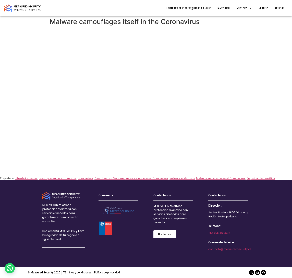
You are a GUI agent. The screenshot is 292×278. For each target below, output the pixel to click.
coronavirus (85, 178)
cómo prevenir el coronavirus (57, 178)
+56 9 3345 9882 (219, 233)
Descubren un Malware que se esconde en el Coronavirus (131, 178)
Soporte (263, 8)
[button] (10, 268)
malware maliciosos (182, 178)
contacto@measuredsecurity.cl (229, 249)
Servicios (242, 8)
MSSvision (223, 8)
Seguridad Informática (261, 178)
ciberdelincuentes (26, 178)
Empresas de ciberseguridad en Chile (188, 8)
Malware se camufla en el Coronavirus (220, 178)
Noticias (279, 8)
